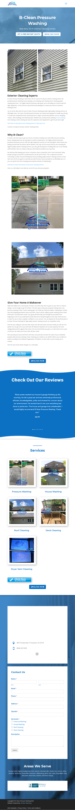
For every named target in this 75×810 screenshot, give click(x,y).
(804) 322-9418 (52, 34)
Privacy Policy (22, 808)
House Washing (53, 491)
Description (15, 734)
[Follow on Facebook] (37, 653)
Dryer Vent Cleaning (21, 569)
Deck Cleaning (53, 530)
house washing (60, 118)
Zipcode (14, 711)
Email (13, 688)
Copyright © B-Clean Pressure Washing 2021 (21, 801)
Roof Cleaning (21, 530)
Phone (14, 696)
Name (14, 679)
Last (39, 685)
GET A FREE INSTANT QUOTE (28, 34)
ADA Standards (12, 808)
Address (14, 704)
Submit (15, 750)
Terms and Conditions (34, 808)
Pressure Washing (21, 491)
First (12, 685)
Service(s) (15, 719)
